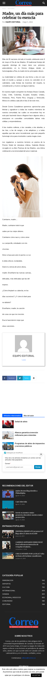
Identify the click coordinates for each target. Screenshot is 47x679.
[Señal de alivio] (8, 424)
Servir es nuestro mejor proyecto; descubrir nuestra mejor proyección (29, 515)
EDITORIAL (11, 8)
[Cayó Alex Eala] (8, 505)
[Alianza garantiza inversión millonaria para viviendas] (8, 435)
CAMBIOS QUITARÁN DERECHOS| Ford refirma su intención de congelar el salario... (29, 544)
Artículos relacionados (12, 416)
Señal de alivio (21, 421)
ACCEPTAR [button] (36, 675)
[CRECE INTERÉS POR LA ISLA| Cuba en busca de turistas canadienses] (8, 556)
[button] (44, 3)
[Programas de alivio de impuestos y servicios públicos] (8, 446)
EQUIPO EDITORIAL (13, 22)
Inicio (4, 8)
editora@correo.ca (28, 658)
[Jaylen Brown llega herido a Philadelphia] (8, 494)
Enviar (38, 467)
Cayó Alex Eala (21, 502)
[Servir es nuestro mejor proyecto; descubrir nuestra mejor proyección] (8, 516)
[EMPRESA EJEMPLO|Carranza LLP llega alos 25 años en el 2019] (8, 534)
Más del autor (29, 416)
